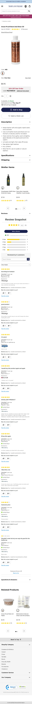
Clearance (5, 669)
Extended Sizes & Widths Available (16, 1)
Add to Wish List (17, 116)
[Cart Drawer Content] (29, 6)
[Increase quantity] (10, 96)
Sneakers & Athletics (8, 649)
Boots (3, 659)
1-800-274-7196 (19, 692)
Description (6, 122)
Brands (4, 664)
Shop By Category (8, 644)
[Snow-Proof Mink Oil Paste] (8, 601)
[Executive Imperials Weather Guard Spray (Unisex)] (23, 179)
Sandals (4, 656)
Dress (3, 654)
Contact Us (26, 692)
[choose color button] (2, 73)
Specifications (7, 155)
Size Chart (28, 78)
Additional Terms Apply (16, 17)
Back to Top (16, 573)
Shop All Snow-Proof (6, 32)
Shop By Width (6, 661)
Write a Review (16, 231)
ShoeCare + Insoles (6, 21)
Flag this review (5, 296)
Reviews (4, 213)
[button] (12, 687)
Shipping (5, 160)
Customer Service (8, 672)
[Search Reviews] (28, 259)
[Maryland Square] (15, 6)
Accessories (5, 666)
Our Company (6, 677)
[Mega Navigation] (2, 6)
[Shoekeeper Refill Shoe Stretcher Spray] (8, 179)
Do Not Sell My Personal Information (16, 702)
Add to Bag (17, 110)
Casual (3, 652)
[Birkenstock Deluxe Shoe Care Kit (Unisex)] (23, 601)
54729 (14, 105)
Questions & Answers (9, 580)
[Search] (29, 11)
